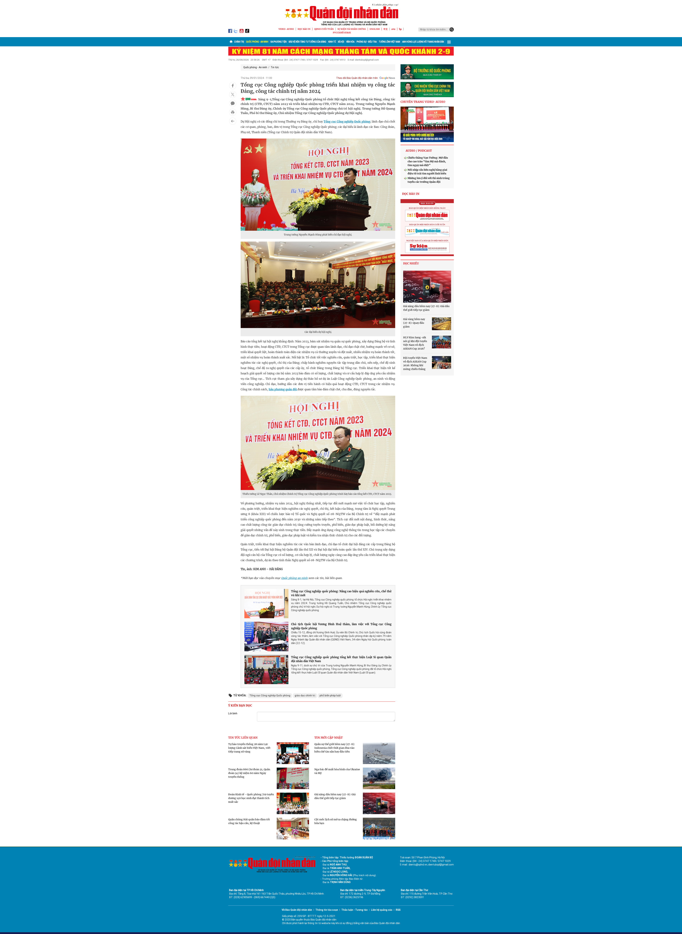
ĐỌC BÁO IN (304, 29)
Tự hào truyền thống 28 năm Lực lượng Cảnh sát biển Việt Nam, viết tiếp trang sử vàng (249, 748)
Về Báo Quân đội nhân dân (297, 909)
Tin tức (275, 67)
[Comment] (232, 103)
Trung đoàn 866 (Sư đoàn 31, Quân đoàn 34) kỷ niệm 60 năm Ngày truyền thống (249, 773)
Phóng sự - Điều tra (366, 41)
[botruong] (427, 72)
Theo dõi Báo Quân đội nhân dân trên (357, 78)
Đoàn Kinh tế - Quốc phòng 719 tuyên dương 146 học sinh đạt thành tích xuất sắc (251, 798)
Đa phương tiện (278, 41)
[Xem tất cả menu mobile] (449, 41)
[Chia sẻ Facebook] (232, 85)
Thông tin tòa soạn (326, 909)
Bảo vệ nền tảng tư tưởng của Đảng (307, 41)
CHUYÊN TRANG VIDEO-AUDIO (422, 102)
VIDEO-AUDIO (286, 29)
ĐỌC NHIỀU (411, 263)
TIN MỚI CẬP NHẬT (328, 737)
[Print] (232, 112)
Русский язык (342, 32)
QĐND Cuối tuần (324, 29)
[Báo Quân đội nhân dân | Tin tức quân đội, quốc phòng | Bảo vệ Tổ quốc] (341, 15)
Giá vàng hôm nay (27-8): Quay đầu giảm (414, 323)
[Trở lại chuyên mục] (232, 121)
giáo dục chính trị (305, 695)
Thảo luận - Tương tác (354, 909)
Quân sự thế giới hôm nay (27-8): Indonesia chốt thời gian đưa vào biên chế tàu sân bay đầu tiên (334, 748)
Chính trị (239, 41)
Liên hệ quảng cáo (381, 909)
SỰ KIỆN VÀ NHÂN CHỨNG (351, 29)
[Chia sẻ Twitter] (232, 94)
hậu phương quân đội (283, 389)
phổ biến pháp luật (330, 695)
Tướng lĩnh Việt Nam (389, 41)
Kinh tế (332, 41)
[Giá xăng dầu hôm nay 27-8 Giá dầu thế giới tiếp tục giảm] (427, 287)
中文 (385, 29)
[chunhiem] (427, 89)
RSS (398, 909)
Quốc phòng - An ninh (257, 41)
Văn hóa (350, 41)
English (375, 29)
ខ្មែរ (400, 29)
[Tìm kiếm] (452, 29)
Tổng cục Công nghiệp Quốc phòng (347, 121)
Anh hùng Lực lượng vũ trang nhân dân (423, 41)
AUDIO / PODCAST (419, 150)
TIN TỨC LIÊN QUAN (243, 737)
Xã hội (341, 41)
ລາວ (393, 29)
